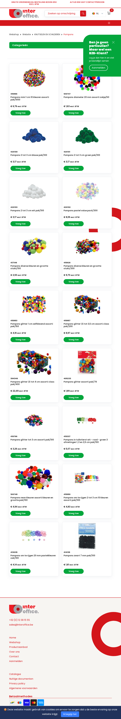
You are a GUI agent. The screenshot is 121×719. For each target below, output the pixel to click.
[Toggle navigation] (109, 23)
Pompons (68, 34)
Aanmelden (98, 67)
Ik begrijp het (70, 714)
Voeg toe (20, 112)
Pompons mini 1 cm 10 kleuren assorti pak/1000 (29, 98)
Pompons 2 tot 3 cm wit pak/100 (27, 210)
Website (26, 34)
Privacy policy (17, 683)
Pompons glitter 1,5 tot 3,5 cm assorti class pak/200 (86, 325)
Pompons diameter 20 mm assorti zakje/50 (86, 97)
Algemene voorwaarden (23, 688)
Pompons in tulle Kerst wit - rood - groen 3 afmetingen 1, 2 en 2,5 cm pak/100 (86, 441)
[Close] (113, 42)
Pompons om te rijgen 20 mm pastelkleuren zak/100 (33, 556)
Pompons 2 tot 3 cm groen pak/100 (82, 155)
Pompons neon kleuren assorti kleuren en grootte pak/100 (31, 499)
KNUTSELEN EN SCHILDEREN (47, 34)
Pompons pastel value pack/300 (81, 210)
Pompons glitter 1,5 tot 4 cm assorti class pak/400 (32, 383)
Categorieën (20, 45)
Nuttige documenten (21, 678)
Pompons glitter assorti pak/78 (80, 381)
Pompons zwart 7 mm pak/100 (79, 555)
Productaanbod (18, 647)
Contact (14, 656)
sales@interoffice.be (21, 624)
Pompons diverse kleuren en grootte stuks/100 (29, 267)
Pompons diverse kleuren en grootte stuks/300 (82, 267)
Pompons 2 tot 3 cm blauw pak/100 (28, 155)
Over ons (14, 651)
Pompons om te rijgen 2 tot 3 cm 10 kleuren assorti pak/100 (86, 499)
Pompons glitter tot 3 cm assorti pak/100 (32, 439)
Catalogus (15, 674)
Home (12, 637)
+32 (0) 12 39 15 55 (19, 620)
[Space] (24, 609)
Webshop (14, 34)
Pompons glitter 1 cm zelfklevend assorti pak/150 (31, 325)
